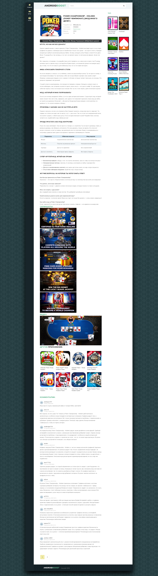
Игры (29, 14)
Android (55, 5)
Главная (29, 7)
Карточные (76, 29)
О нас (29, 20)
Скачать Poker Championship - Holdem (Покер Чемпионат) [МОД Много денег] (71, 41)
